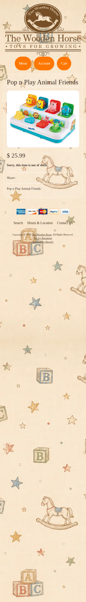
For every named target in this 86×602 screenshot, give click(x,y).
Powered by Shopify (43, 242)
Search (18, 223)
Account (44, 63)
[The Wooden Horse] (43, 54)
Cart (64, 63)
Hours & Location (40, 223)
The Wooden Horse (42, 234)
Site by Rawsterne (43, 238)
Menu (23, 63)
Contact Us (65, 223)
